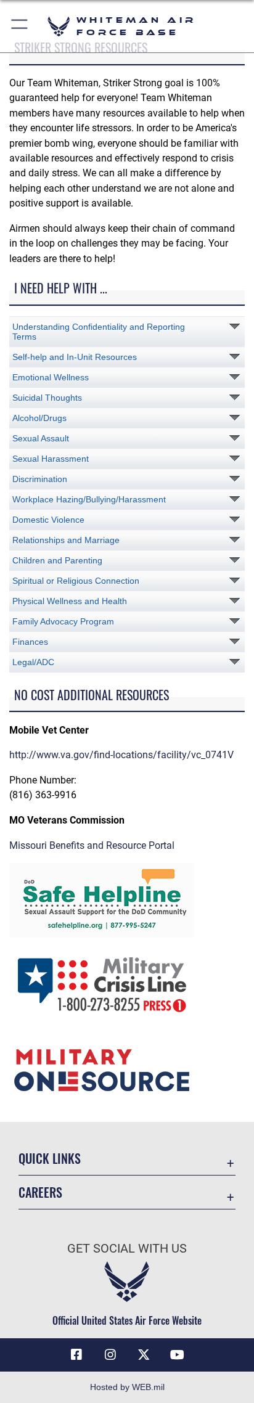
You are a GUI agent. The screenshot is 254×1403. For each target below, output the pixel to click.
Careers (40, 1192)
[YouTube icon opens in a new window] (177, 1355)
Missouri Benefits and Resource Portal (91, 845)
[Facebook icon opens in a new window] (76, 1355)
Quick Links (49, 1159)
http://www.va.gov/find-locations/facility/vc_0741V (121, 755)
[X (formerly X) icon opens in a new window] (143, 1355)
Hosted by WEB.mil (127, 1387)
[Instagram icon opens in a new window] (110, 1355)
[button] (20, 26)
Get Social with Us (127, 1248)
